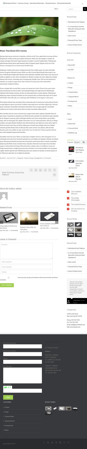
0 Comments (47, 158)
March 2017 (71, 65)
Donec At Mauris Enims (75, 45)
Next (56, 9)
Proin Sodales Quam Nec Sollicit (28, 225)
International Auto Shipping (76, 22)
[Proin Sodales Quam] (70, 229)
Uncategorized (38, 158)
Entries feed (71, 124)
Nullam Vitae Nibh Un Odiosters (79, 177)
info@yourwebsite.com (78, 325)
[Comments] (83, 142)
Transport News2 (73, 97)
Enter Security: (7, 384)
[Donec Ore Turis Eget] (70, 224)
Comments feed (73, 128)
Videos (70, 106)
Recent (76, 142)
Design (31, 158)
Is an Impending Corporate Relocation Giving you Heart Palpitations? (76, 29)
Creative (26, 158)
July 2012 (71, 70)
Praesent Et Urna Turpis (50, 226)
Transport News (73, 92)
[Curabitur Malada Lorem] (70, 234)
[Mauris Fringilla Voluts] (78, 224)
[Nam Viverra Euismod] (78, 229)
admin (3, 158)
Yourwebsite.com (75, 327)
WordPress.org (72, 133)
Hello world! (72, 36)
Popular (70, 142)
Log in (70, 119)
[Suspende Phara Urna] (78, 234)
